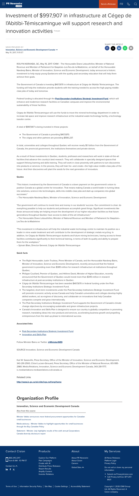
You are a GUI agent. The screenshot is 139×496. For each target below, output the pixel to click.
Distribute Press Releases (49, 466)
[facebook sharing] (107, 48)
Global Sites (77, 467)
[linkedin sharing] (119, 48)
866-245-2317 (14, 457)
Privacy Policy (110, 463)
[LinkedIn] (7, 469)
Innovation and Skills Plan (34, 334)
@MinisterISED (55, 342)
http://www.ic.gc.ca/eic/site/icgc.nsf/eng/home (39, 381)
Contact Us (10, 466)
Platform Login (110, 460)
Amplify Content (45, 471)
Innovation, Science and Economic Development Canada (48, 406)
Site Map (48, 486)
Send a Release (108, 4)
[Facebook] (10, 469)
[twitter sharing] (113, 48)
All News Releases (112, 457)
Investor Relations (46, 474)
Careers (75, 463)
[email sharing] (131, 48)
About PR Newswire (80, 457)
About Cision (77, 460)
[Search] (135, 4)
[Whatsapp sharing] (125, 48)
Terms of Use (11, 486)
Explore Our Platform (47, 457)
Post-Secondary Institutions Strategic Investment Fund (81, 98)
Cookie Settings (61, 486)
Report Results (45, 468)
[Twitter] (13, 469)
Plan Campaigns (45, 460)
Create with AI (44, 463)
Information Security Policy (31, 486)
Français (57, 31)
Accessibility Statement (80, 486)
